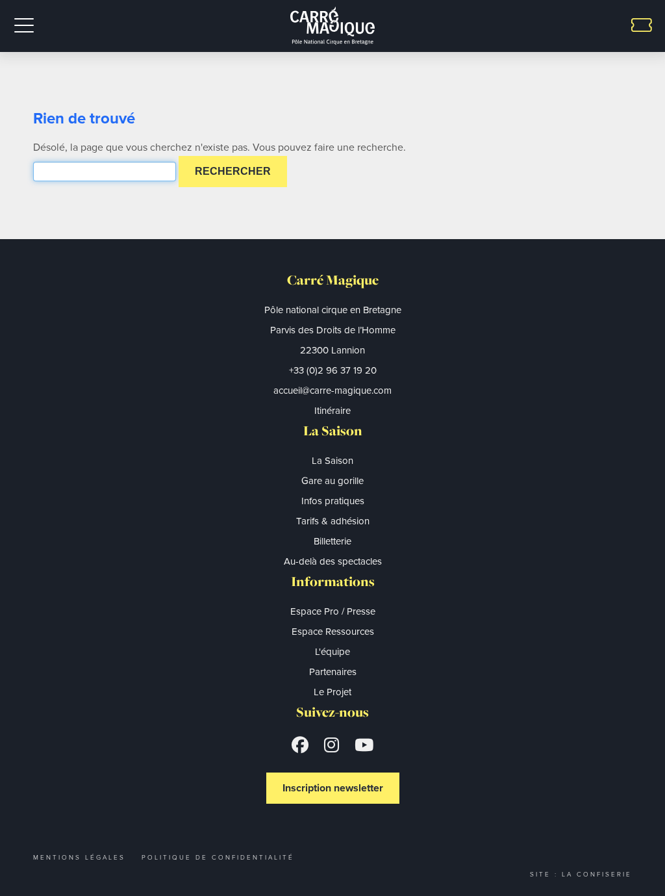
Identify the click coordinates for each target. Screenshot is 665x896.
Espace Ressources (333, 631)
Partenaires (333, 672)
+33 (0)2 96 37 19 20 (333, 370)
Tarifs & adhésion (333, 521)
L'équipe (332, 652)
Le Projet (332, 692)
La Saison (332, 461)
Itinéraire (332, 410)
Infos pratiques (332, 501)
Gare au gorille (332, 481)
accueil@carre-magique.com (332, 390)
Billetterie (332, 541)
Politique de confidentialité (218, 857)
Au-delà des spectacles (333, 561)
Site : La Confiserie (581, 874)
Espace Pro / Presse (332, 611)
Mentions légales (79, 857)
